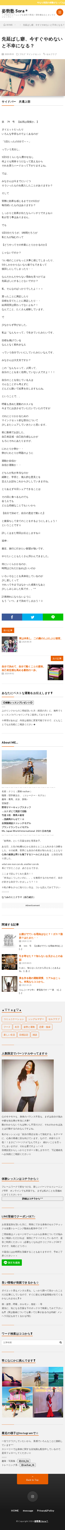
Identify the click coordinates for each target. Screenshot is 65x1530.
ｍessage (28, 1510)
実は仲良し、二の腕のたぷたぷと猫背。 (41, 638)
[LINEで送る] (53, 617)
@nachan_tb (27, 1465)
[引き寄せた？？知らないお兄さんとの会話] (9, 962)
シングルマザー (36, 1019)
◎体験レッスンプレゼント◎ (17, 702)
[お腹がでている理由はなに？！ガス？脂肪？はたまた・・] (9, 940)
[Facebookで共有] (12, 617)
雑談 (35, 1034)
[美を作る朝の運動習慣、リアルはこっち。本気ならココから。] (9, 984)
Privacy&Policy (45, 1510)
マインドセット (34, 54)
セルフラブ (51, 54)
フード (7, 1026)
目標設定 (23, 1034)
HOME (15, 1510)
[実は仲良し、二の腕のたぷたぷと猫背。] (9, 644)
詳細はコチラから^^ (32, 1198)
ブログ (22, 54)
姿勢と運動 (29, 1026)
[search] (60, 1342)
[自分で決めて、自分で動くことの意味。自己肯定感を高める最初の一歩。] (55, 672)
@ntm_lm (24, 1461)
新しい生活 (9, 1034)
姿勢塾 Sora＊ (15, 11)
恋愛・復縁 (44, 1026)
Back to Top (32, 1480)
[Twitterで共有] (32, 617)
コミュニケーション (14, 1019)
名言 (17, 1026)
